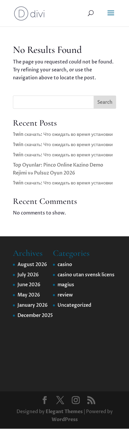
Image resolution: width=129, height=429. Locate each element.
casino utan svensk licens (86, 275)
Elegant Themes (64, 412)
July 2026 (28, 275)
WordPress (65, 419)
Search (104, 102)
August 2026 (32, 264)
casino (65, 264)
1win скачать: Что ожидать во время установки (63, 134)
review (65, 295)
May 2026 (29, 295)
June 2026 (29, 285)
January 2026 (33, 305)
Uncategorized (74, 305)
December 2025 (35, 315)
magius (66, 285)
